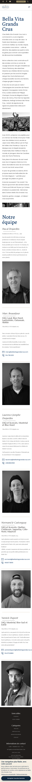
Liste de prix (21, 1)
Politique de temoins (21, 774)
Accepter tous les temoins (16, 778)
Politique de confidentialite (8, 774)
